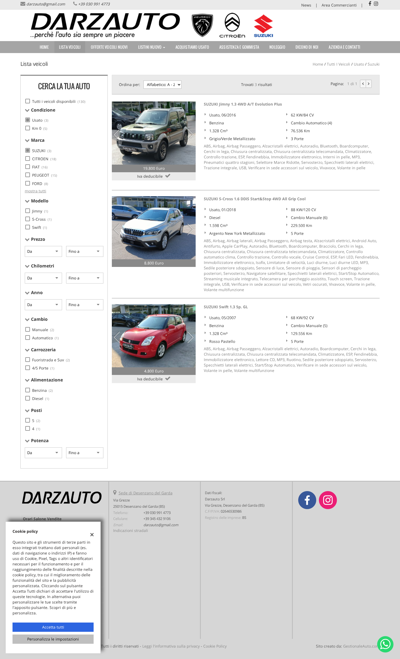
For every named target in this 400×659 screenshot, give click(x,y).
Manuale (43, 329)
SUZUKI (41, 150)
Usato (40, 120)
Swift (39, 227)
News (306, 5)
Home (44, 47)
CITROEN (44, 158)
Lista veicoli (70, 47)
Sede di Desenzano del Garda (146, 492)
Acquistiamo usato (192, 47)
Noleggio (277, 47)
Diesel (40, 398)
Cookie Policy (215, 646)
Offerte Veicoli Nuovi (109, 47)
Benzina (42, 390)
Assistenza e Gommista (239, 47)
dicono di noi (307, 47)
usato (359, 64)
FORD (40, 183)
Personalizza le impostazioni (53, 639)
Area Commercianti (339, 5)
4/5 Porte (43, 368)
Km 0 (39, 128)
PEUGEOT (44, 175)
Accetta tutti (53, 627)
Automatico (45, 337)
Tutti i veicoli (338, 64)
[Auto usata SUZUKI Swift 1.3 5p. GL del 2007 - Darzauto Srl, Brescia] (154, 335)
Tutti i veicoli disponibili (58, 101)
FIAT (40, 167)
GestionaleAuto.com (361, 646)
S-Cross (42, 219)
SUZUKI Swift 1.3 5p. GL (226, 306)
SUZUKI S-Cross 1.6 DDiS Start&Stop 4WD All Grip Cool (255, 198)
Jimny (40, 211)
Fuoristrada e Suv (51, 359)
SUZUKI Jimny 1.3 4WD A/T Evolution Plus (243, 104)
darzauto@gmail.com (45, 4)
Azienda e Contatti (344, 47)
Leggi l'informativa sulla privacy (171, 646)
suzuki (374, 64)
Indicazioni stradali (130, 530)
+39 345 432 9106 (157, 518)
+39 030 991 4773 (94, 4)
